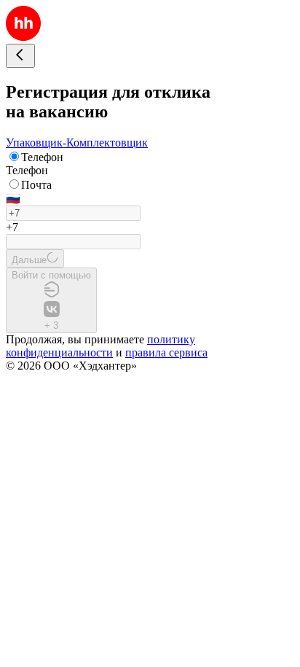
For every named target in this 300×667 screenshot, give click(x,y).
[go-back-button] (20, 56)
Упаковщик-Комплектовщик (77, 142)
